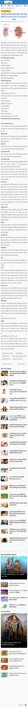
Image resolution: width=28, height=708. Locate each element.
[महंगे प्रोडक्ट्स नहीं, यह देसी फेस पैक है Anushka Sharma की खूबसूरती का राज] (4, 382)
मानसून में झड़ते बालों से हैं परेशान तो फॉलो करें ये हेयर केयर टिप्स (17, 452)
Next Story (21, 364)
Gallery (12, 6)
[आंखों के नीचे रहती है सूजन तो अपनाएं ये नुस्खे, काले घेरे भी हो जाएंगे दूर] (4, 409)
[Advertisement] (14, 693)
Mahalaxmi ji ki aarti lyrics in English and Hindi (16, 667)
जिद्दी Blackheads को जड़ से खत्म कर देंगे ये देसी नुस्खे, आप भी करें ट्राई (17, 487)
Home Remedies (9, 8)
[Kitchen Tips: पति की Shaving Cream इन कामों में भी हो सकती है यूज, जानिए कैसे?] (4, 417)
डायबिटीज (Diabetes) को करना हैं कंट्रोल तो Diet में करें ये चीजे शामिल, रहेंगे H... (17, 531)
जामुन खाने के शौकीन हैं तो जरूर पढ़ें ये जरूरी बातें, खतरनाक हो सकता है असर (18, 540)
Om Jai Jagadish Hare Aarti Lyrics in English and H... (16, 660)
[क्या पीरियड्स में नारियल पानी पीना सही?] (4, 470)
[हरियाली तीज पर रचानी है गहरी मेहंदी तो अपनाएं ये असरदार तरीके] (4, 462)
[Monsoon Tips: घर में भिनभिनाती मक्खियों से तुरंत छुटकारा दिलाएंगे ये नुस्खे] (4, 522)
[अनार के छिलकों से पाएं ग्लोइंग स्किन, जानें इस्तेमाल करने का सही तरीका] (4, 444)
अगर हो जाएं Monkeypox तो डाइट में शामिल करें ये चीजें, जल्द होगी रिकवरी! (17, 435)
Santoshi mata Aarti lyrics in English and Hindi (17, 584)
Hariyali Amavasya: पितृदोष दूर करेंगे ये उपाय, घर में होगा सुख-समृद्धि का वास (17, 496)
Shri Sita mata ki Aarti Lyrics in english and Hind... (13, 575)
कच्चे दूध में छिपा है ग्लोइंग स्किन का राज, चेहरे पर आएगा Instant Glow (17, 400)
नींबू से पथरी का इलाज (6, 359)
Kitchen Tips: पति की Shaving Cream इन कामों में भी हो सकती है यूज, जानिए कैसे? (17, 418)
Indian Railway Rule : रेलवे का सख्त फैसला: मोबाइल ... (18, 599)
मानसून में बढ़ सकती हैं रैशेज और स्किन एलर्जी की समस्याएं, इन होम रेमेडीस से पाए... (17, 514)
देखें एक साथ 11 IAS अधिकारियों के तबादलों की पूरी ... (17, 606)
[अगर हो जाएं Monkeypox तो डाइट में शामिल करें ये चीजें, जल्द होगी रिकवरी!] (4, 435)
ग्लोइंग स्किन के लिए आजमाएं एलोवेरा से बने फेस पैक (18, 504)
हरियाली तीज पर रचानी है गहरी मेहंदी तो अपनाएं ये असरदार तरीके (17, 461)
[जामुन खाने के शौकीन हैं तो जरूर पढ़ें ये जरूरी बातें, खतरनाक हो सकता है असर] (4, 540)
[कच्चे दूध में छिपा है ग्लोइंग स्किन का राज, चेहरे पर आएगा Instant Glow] (4, 400)
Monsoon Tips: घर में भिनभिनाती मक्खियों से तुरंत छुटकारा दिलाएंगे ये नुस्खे (17, 523)
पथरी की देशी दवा (19, 353)
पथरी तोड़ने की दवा (5, 356)
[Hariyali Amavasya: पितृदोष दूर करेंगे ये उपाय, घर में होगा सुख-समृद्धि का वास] (4, 496)
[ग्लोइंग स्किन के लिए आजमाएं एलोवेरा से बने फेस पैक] (4, 504)
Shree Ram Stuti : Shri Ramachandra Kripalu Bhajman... (18, 653)
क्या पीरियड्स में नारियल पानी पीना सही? (17, 469)
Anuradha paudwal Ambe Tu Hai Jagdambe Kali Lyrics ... (11, 644)
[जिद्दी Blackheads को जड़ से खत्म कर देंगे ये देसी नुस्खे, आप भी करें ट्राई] (4, 487)
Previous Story (8, 364)
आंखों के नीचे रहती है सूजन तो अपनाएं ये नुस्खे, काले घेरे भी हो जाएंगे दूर (18, 408)
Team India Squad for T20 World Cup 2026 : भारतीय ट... (18, 592)
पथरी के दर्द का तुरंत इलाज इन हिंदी (19, 356)
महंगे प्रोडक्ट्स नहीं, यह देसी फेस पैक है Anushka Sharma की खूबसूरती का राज (17, 383)
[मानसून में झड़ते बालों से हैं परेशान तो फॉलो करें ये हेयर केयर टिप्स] (4, 452)
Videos (20, 6)
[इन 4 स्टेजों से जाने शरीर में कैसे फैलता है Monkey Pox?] (4, 478)
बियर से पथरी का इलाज (17, 359)
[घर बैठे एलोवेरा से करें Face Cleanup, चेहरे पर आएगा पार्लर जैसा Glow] (4, 391)
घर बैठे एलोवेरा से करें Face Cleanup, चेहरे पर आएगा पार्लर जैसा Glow (18, 392)
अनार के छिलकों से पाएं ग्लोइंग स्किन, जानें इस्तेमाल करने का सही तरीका (18, 443)
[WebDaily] (8, 2)
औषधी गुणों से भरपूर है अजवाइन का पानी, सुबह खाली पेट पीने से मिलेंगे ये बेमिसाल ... (17, 374)
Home (4, 6)
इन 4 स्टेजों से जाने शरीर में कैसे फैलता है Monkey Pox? (16, 478)
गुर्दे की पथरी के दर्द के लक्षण (7, 353)
